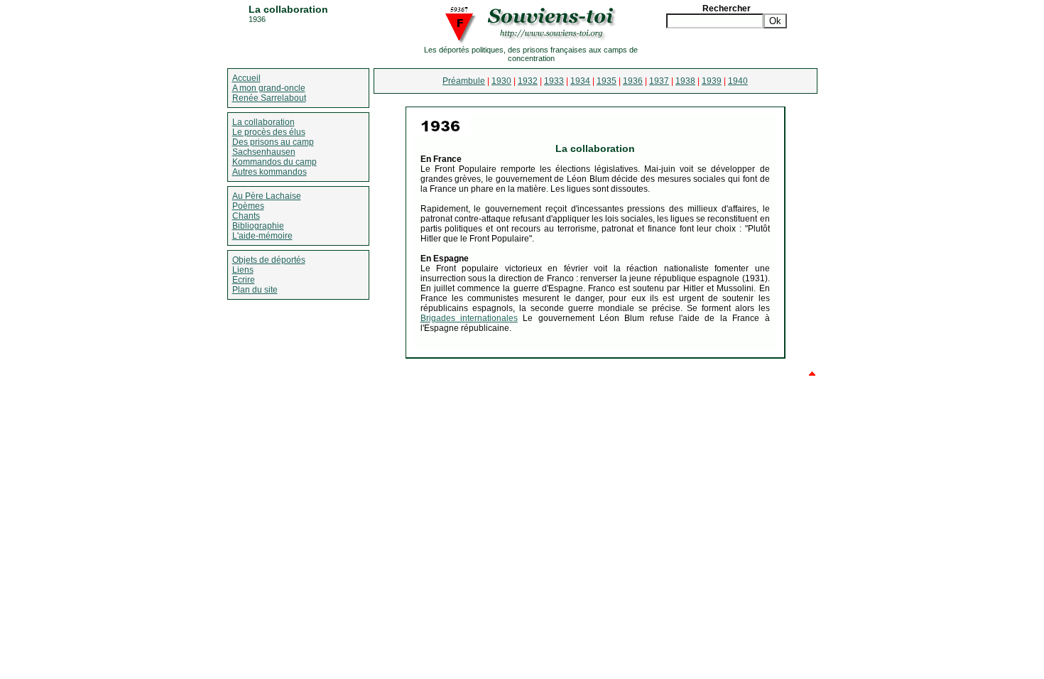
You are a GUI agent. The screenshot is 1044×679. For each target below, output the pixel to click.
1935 (606, 81)
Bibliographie (258, 226)
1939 (712, 81)
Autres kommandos (269, 172)
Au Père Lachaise (266, 196)
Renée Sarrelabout (269, 98)
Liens (243, 270)
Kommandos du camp (274, 162)
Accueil (246, 78)
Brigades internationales (469, 318)
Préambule (463, 81)
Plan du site (255, 290)
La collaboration (263, 122)
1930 (501, 81)
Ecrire (243, 280)
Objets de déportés (268, 260)
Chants (246, 216)
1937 (659, 81)
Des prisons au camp (273, 142)
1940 (738, 81)
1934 (580, 81)
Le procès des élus (268, 132)
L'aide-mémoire (262, 236)
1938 (685, 81)
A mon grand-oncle (268, 88)
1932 (528, 81)
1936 (633, 81)
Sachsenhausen (263, 152)
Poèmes (248, 206)
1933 (554, 81)
